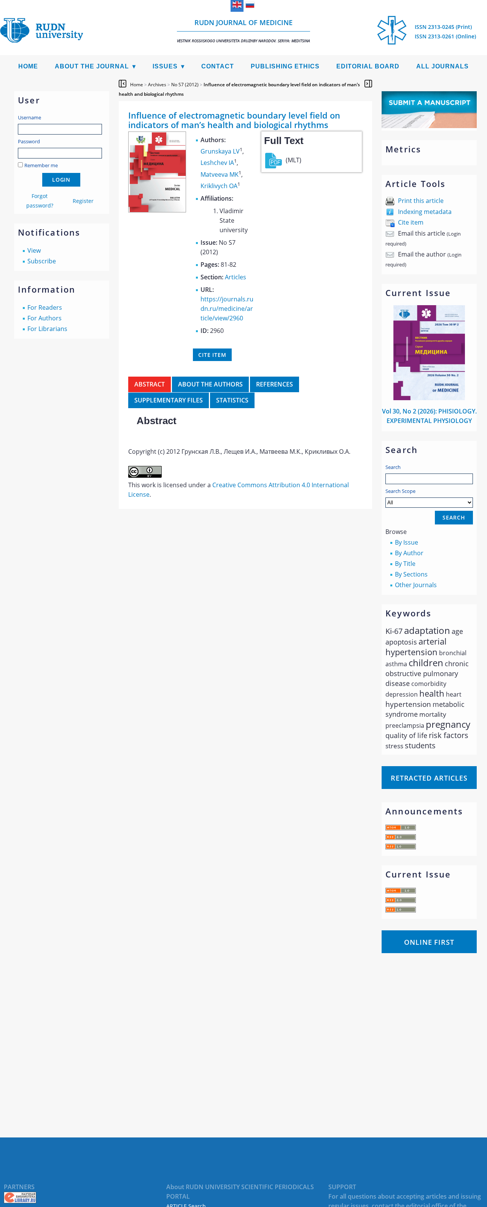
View (34, 250)
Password (29, 141)
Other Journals (416, 585)
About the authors (210, 384)
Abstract (149, 384)
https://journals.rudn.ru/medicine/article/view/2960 (227, 308)
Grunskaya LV (220, 151)
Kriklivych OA (219, 186)
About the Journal (92, 66)
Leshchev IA (217, 163)
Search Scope (400, 491)
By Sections (411, 574)
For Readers (44, 307)
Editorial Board (367, 66)
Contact (217, 66)
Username (29, 117)
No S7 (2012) (185, 84)
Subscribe (41, 261)
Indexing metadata (425, 212)
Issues (165, 66)
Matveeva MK (220, 174)
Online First (429, 942)
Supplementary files (168, 400)
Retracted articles (429, 777)
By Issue (406, 542)
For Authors (44, 318)
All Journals (442, 66)
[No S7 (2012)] (157, 210)
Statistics (232, 400)
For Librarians (47, 329)
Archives (157, 84)
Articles (235, 277)
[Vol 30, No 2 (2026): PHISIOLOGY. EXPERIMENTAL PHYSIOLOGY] (429, 398)
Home (28, 66)
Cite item (410, 222)
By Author (409, 553)
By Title (405, 563)
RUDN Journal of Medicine (243, 30)
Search (393, 467)
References (274, 384)
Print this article (421, 200)
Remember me (41, 165)
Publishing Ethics (285, 66)
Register (83, 200)
